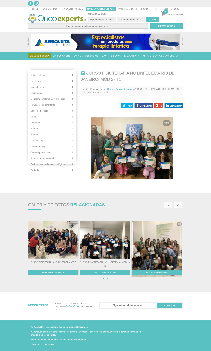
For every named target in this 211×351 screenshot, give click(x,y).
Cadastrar (170, 305)
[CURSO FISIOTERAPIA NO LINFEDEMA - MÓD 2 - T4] (105, 240)
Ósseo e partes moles (41, 152)
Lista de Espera (39, 56)
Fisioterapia (36, 81)
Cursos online (61, 56)
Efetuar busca (166, 26)
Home (110, 89)
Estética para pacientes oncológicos (47, 164)
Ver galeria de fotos (53, 273)
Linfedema (35, 122)
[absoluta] (105, 42)
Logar (153, 19)
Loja (104, 56)
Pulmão (34, 128)
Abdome (34, 134)
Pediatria (34, 170)
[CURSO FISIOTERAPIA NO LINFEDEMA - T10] (53, 240)
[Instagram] (36, 3)
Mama (33, 117)
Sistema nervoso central (42, 158)
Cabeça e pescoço (39, 111)
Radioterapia (36, 93)
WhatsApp (132, 56)
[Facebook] (30, 3)
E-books (116, 56)
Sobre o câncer (37, 75)
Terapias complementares (42, 105)
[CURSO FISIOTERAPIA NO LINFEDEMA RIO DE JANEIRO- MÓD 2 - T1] (132, 178)
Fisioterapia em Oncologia (161, 56)
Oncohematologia (38, 146)
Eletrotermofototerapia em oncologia (47, 99)
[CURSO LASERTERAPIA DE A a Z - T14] (157, 254)
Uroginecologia (37, 140)
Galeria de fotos (124, 89)
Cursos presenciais (86, 56)
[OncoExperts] (57, 18)
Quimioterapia (37, 87)
